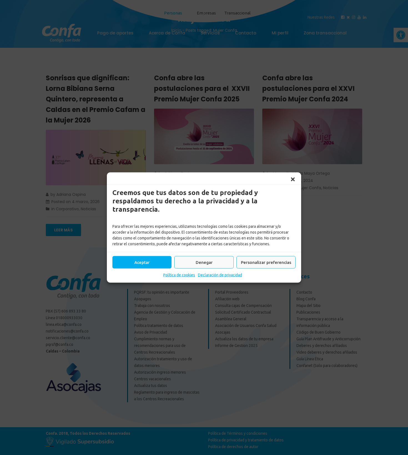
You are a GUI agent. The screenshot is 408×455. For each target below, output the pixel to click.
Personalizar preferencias (266, 262)
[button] (293, 179)
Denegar (204, 262)
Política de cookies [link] (179, 275)
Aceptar (142, 262)
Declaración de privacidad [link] (220, 275)
